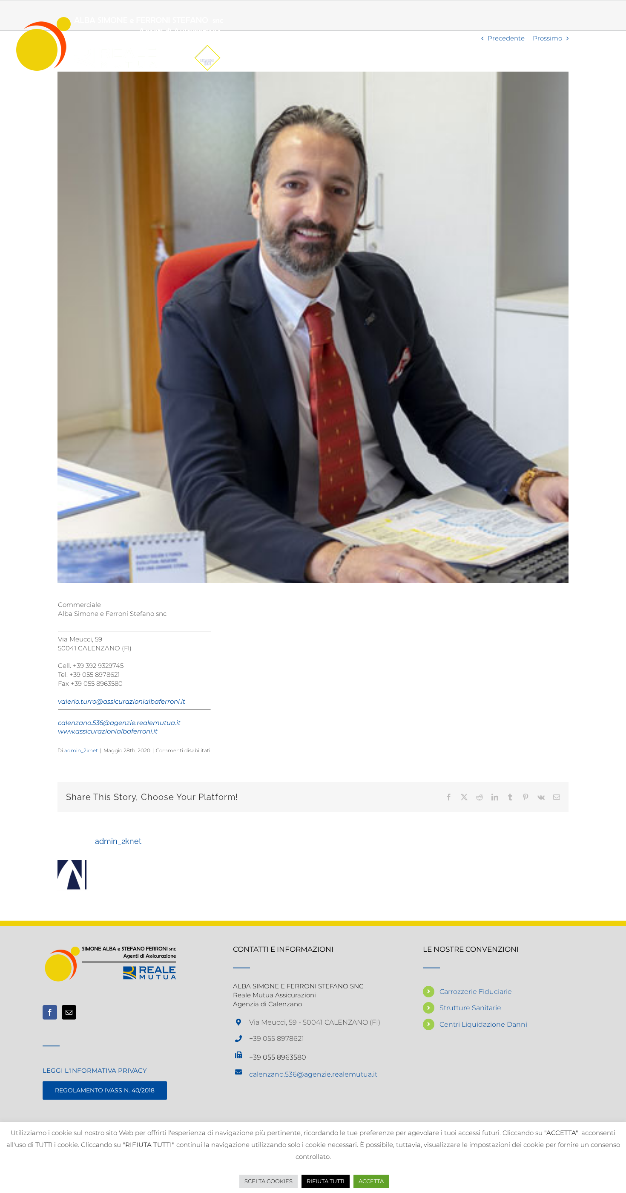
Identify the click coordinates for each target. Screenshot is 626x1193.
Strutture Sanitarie (470, 1008)
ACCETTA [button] (371, 1181)
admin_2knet (81, 750)
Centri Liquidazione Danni (483, 1024)
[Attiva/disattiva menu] (600, 44)
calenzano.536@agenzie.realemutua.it (313, 1074)
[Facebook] (50, 1012)
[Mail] (69, 1012)
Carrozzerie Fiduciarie (475, 992)
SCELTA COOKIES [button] (268, 1181)
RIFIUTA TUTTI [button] (326, 1181)
